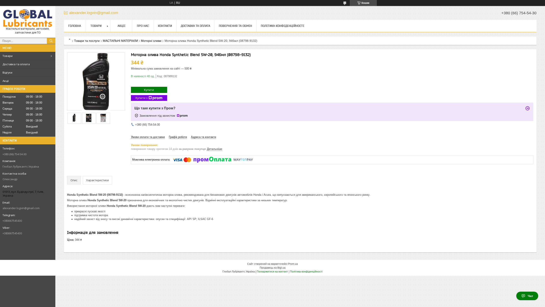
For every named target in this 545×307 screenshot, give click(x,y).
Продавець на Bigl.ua (272, 267)
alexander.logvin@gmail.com (21, 208)
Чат (530, 296)
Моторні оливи (151, 40)
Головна (74, 26)
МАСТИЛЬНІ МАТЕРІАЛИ (120, 40)
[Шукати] (51, 41)
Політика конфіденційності (282, 26)
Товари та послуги (87, 40)
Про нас (143, 26)
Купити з (142, 98)
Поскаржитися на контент (272, 271)
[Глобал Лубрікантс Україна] (27, 18)
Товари (8, 56)
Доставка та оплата (16, 64)
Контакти (165, 26)
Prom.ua (293, 263)
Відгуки (7, 72)
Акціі (6, 81)
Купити (149, 90)
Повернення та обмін (235, 26)
